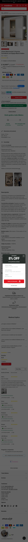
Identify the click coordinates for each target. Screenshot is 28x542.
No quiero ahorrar (14, 285)
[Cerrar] (23, 256)
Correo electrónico (8, 270)
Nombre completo (8, 265)
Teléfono (6, 274)
